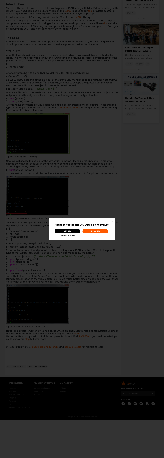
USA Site (67, 231)
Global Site (95, 231)
